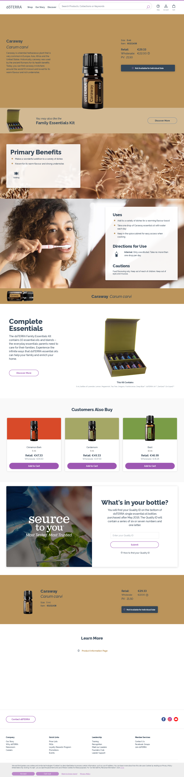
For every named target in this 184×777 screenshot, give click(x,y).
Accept (23, 774)
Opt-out (47, 774)
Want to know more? (69, 774)
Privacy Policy (85, 774)
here (122, 768)
